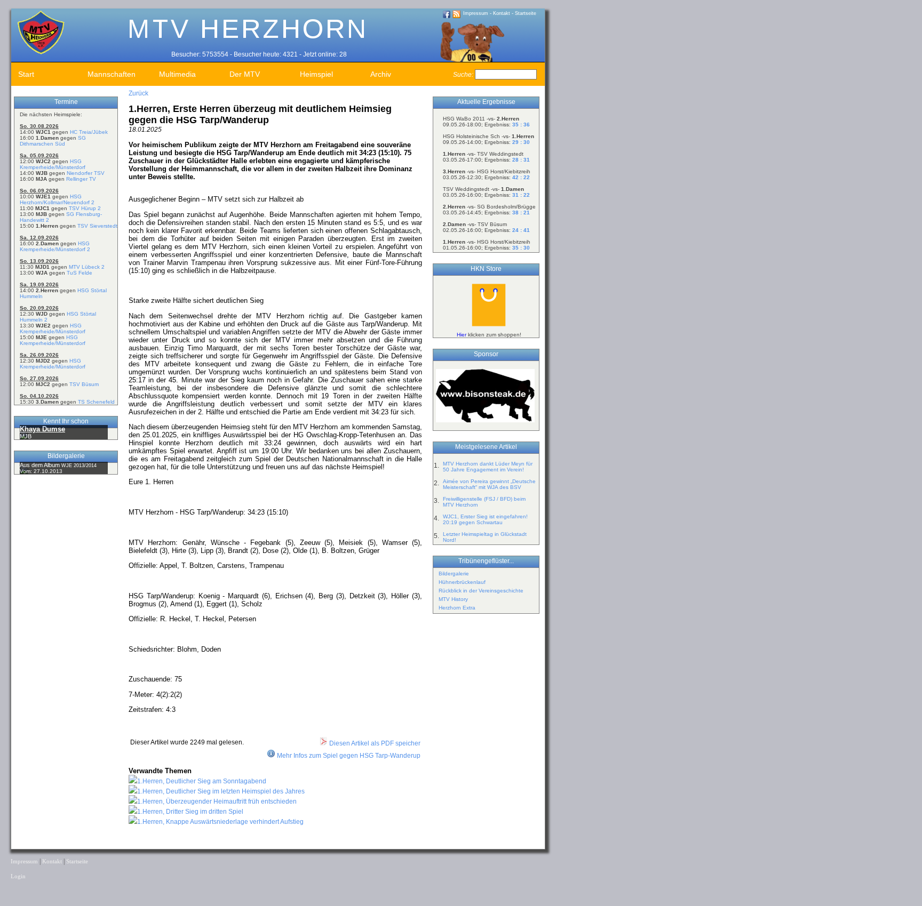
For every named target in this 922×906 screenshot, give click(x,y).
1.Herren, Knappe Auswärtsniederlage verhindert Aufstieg (220, 821)
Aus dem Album (40, 465)
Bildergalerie (454, 573)
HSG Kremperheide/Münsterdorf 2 (55, 246)
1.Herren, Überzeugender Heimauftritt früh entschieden (217, 801)
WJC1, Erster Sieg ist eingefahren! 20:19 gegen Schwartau (485, 519)
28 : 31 (521, 160)
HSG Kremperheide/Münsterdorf (52, 164)
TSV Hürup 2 (85, 208)
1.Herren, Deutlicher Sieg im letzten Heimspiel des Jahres (221, 791)
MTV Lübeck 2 (87, 267)
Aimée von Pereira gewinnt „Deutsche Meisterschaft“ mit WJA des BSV (489, 484)
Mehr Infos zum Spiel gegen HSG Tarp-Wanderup (348, 755)
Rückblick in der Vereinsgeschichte (481, 591)
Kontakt (501, 13)
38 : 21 (521, 212)
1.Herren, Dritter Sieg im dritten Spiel (190, 811)
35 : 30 (521, 248)
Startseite (525, 13)
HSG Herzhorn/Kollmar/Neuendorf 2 (57, 199)
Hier (461, 335)
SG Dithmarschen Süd (53, 141)
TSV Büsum (84, 384)
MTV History (453, 599)
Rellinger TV (81, 179)
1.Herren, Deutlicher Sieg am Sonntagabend (201, 781)
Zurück (138, 93)
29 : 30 (521, 142)
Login (18, 876)
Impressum (475, 13)
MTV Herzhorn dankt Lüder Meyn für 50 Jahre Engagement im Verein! (487, 466)
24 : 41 (521, 230)
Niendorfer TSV (86, 173)
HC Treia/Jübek (89, 132)
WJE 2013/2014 (79, 465)
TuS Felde (79, 273)
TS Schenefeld (96, 402)
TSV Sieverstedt (97, 226)
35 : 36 (521, 124)
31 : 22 (521, 195)
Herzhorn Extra (457, 608)
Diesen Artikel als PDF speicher (374, 743)
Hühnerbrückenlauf (462, 582)
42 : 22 (521, 177)
